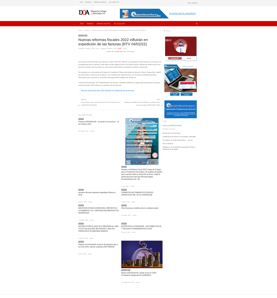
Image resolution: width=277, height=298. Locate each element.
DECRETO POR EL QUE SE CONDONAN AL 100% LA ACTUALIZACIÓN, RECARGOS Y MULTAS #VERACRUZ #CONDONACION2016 (98, 228)
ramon (125, 48)
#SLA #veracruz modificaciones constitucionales (139, 208)
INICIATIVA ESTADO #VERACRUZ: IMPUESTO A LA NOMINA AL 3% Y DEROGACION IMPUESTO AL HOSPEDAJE (98, 210)
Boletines (88, 2)
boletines (81, 35)
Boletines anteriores (100, 2)
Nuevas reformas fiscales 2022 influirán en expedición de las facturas (107, 90)
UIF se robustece (168, 143)
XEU (86, 35)
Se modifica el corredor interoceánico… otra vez (178, 140)
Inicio (81, 2)
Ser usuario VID (114, 2)
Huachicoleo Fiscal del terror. (172, 133)
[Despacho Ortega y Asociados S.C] (92, 12)
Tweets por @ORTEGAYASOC (172, 125)
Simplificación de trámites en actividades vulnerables (179, 136)
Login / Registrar (193, 3)
